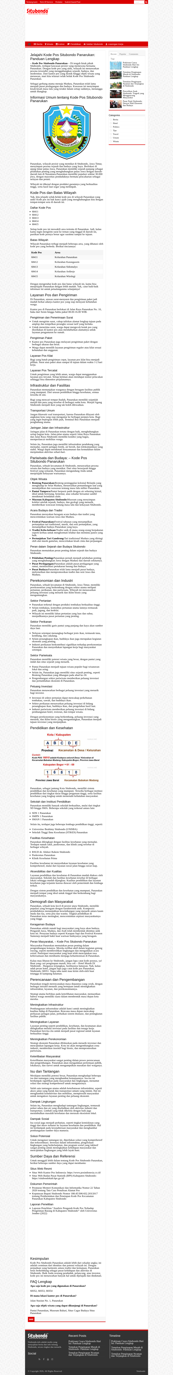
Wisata (50, 44)
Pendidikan (75, 44)
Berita (39, 44)
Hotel (115, 123)
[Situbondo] (38, 11)
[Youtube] (48, 1359)
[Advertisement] (103, 22)
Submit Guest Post (72, 2)
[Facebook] (44, 1359)
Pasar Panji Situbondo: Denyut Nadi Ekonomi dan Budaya (132, 103)
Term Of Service (46, 2)
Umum (116, 138)
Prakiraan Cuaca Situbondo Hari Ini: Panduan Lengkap (131, 64)
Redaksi (58, 2)
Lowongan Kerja (115, 44)
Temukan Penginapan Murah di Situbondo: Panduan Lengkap (132, 74)
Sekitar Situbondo (94, 44)
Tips (115, 130)
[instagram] (52, 1359)
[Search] (146, 2)
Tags (113, 59)
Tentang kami (31, 2)
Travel (115, 134)
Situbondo (141, 1371)
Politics (116, 127)
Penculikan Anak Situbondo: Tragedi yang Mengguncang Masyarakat (133, 94)
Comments (133, 54)
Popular (122, 54)
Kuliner (61, 44)
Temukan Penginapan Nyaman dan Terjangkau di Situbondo (133, 83)
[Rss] (39, 1359)
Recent (114, 54)
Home (29, 43)
